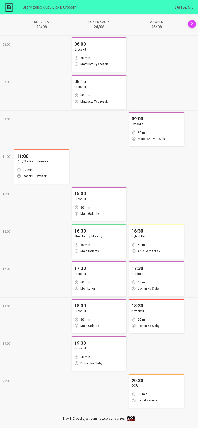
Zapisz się (183, 7)
